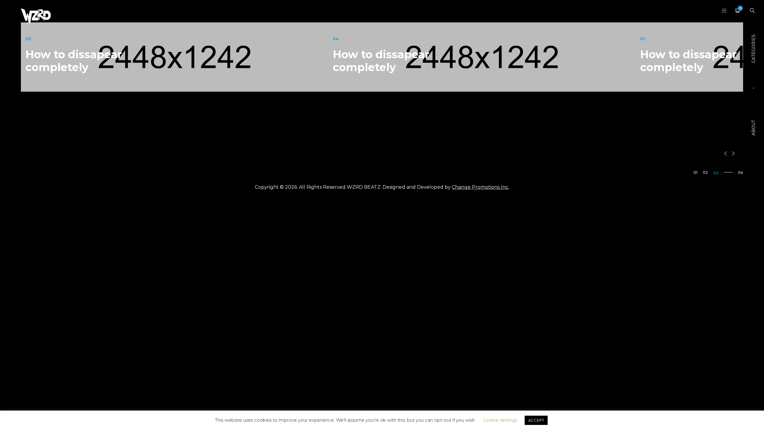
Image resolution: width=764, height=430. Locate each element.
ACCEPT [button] (536, 420)
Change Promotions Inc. (480, 187)
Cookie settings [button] (500, 420)
